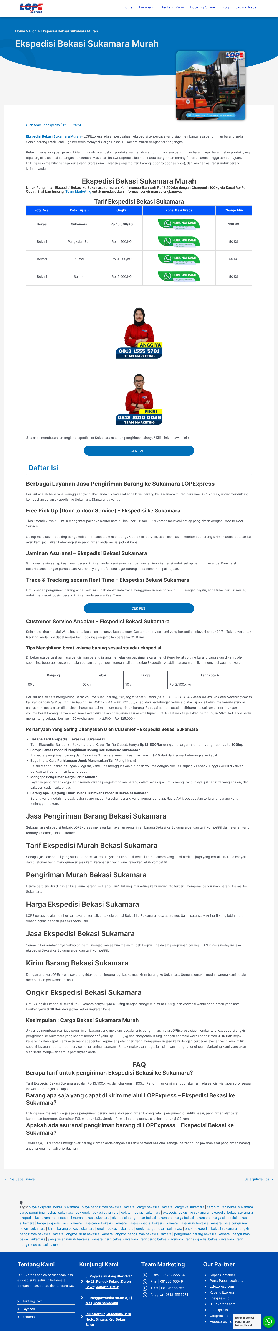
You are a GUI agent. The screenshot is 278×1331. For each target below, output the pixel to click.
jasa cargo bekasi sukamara (105, 1223)
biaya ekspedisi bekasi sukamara (54, 1207)
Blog (225, 7)
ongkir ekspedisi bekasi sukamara (211, 1229)
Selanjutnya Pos (259, 1179)
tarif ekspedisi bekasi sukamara (210, 1239)
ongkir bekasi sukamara (115, 1229)
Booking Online (202, 7)
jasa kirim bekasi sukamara (201, 1223)
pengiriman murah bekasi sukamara (75, 1239)
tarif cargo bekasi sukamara (162, 1239)
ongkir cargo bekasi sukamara (159, 1229)
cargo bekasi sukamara (154, 1207)
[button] (147, 7)
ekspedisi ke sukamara (37, 1218)
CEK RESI (139, 608)
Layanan (146, 7)
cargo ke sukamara (189, 1207)
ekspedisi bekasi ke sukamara (186, 1212)
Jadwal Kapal (246, 7)
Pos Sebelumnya (20, 1179)
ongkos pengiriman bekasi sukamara (143, 1234)
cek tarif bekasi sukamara (140, 1212)
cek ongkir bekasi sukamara (97, 1212)
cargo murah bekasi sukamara (230, 1207)
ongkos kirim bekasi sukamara (89, 1234)
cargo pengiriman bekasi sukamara (46, 1212)
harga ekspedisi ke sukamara (59, 1223)
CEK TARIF (139, 451)
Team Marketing (78, 191)
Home (127, 7)
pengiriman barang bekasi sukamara (202, 1234)
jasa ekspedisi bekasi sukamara (153, 1223)
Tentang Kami (172, 7)
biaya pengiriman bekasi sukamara (108, 1207)
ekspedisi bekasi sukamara (232, 1212)
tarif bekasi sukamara (121, 1239)
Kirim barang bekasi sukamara (71, 1229)
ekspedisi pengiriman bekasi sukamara (142, 1218)
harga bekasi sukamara (192, 1218)
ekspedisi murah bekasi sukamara (83, 1218)
